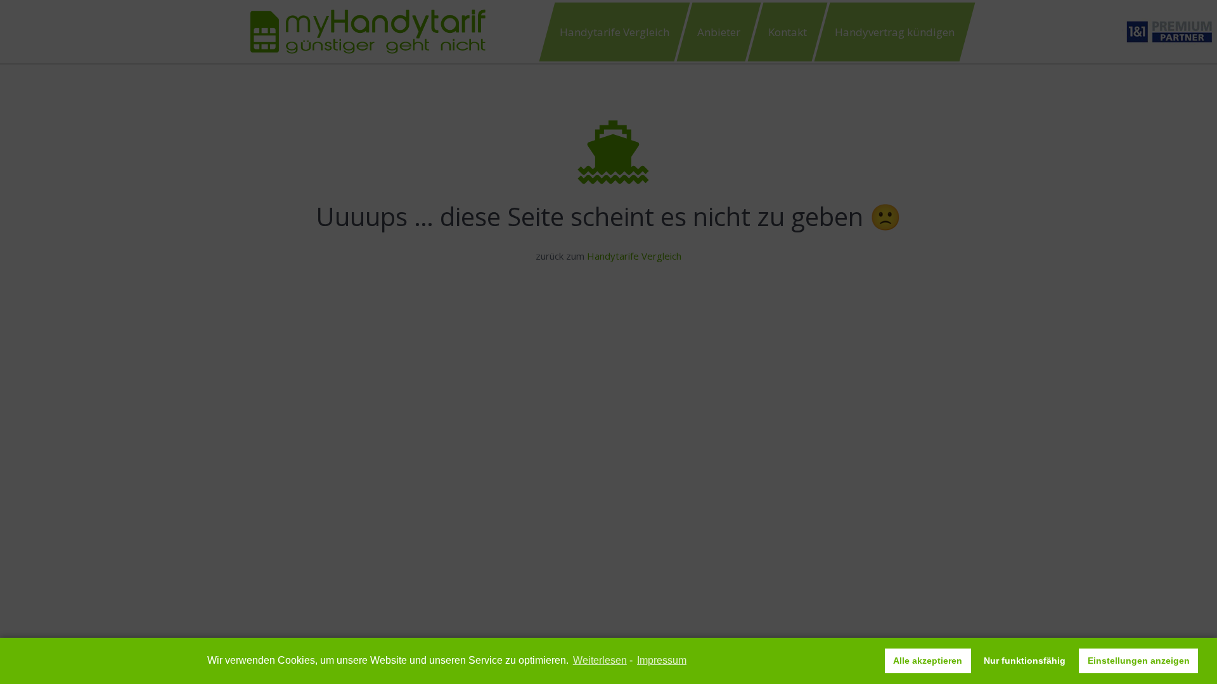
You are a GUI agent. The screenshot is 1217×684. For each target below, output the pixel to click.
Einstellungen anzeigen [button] (1139, 661)
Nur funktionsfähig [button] (1025, 661)
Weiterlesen (600, 660)
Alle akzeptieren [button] (927, 661)
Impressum (661, 660)
